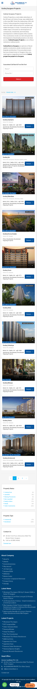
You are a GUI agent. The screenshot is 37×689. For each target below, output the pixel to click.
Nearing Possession (9, 497)
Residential (7, 521)
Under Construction (28, 323)
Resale (31, 135)
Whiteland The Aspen (10, 622)
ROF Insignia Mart (9, 624)
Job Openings (7, 569)
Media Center (7, 576)
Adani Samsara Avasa (10, 627)
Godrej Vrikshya (8, 345)
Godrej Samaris (8, 120)
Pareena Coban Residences (12, 646)
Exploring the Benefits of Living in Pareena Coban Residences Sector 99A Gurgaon (17, 612)
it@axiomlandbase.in (11, 669)
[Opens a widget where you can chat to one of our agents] (30, 685)
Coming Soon (8, 492)
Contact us (7, 543)
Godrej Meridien (8, 196)
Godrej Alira (7, 308)
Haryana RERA (8, 571)
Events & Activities (9, 564)
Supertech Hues (8, 644)
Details (28, 126)
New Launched (29, 97)
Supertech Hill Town (10, 641)
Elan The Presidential (10, 634)
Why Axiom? (7, 566)
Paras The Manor (9, 632)
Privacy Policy (8, 581)
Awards (5, 561)
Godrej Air (6, 157)
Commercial (7, 519)
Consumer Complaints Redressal (14, 579)
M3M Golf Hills (8, 639)
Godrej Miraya (8, 383)
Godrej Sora (7, 270)
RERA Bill (6, 574)
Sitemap (6, 584)
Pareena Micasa (8, 629)
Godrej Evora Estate (10, 234)
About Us (6, 559)
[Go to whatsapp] (4, 684)
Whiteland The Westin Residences (14, 636)
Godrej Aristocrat (9, 458)
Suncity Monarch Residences (13, 651)
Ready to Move (24, 135)
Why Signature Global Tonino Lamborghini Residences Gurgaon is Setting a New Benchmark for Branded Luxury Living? (19, 607)
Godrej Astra (7, 420)
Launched (7, 494)
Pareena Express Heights (11, 649)
